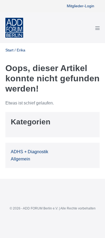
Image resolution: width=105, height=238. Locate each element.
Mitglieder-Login (80, 6)
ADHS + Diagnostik (29, 151)
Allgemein (20, 159)
